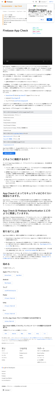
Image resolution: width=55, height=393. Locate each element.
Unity (37, 333)
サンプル (4, 355)
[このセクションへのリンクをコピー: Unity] (7, 303)
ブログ (20, 351)
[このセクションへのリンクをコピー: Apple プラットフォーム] (19, 272)
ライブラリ (4, 357)
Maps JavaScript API (8, 136)
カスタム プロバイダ (9, 321)
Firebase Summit (23, 353)
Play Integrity (15, 98)
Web (22, 333)
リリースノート (40, 357)
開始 (49, 19)
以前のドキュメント (41, 362)
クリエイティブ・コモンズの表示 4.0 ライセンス (32, 337)
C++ (45, 333)
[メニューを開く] (2, 1)
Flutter (29, 333)
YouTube (21, 357)
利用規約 (4, 386)
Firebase (5, 11)
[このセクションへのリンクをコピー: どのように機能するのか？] (31, 159)
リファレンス (5, 353)
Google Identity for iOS (8, 145)
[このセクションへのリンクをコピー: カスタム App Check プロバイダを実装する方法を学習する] (42, 318)
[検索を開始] (33, 2)
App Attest (21, 95)
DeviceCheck (9, 95)
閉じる (42, 19)
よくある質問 (40, 360)
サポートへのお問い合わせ (43, 351)
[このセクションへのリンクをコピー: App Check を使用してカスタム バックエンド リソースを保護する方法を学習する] (8, 327)
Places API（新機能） (8, 139)
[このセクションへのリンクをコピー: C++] (7, 310)
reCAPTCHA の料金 (30, 250)
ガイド (3, 351)
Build (25, 11)
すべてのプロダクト (6, 380)
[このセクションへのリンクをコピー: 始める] (11, 264)
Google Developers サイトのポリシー (45, 339)
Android (14, 333)
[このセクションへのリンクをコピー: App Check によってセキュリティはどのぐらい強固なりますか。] (22, 196)
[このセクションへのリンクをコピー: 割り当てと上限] (20, 232)
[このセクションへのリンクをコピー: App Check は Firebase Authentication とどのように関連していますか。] (31, 213)
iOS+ (6, 333)
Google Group (40, 355)
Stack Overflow (40, 353)
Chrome (3, 373)
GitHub (3, 360)
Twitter (21, 355)
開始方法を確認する (9, 153)
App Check (18, 6)
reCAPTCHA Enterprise (20, 101)
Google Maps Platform (18, 133)
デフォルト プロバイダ (10, 298)
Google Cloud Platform (7, 378)
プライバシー (10, 386)
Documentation (7, 6)
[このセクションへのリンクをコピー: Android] (9, 280)
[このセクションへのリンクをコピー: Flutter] (8, 295)
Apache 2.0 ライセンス (16, 339)
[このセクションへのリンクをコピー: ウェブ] (8, 287)
